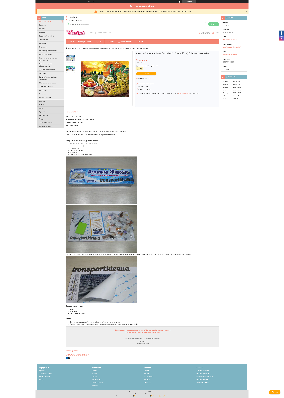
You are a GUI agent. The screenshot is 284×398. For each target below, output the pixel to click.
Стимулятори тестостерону (48, 51)
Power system (96, 380)
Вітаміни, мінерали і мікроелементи (45, 65)
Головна (71, 42)
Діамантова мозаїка (46, 87)
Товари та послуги (75, 48)
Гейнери (42, 29)
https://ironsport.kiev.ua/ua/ (232, 47)
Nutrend (94, 374)
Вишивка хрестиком (202, 374)
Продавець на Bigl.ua (142, 394)
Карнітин (147, 380)
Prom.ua (152, 392)
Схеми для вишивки (202, 383)
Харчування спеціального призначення (48, 59)
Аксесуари (42, 73)
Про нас (42, 112)
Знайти (213, 24)
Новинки (42, 101)
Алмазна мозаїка (97, 383)
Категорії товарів (45, 21)
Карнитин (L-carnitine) (46, 36)
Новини (41, 105)
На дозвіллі (43, 90)
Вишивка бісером (45, 98)
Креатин (42, 32)
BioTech (94, 377)
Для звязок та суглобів (47, 70)
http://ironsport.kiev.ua (230, 40)
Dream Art (95, 386)
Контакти (110, 42)
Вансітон (94, 371)
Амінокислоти (43, 40)
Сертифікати (43, 115)
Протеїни (42, 25)
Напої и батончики (45, 54)
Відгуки (41, 119)
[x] (69, 358)
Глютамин (42, 43)
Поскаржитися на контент (142, 396)
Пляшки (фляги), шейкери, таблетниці (48, 78)
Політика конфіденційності (159, 396)
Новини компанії (44, 377)
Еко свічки (42, 94)
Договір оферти (45, 126)
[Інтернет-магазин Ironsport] (76, 33)
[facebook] (67, 358)
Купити (146, 73)
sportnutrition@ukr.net (230, 55)
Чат (276, 392)
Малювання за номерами (47, 83)
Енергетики (43, 47)
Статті (41, 108)
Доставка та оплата (45, 122)
